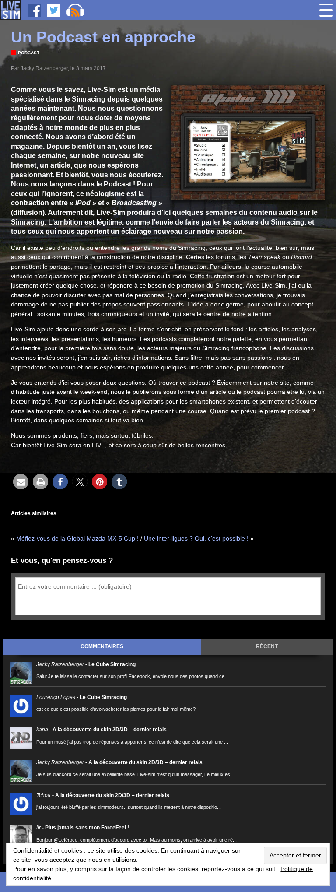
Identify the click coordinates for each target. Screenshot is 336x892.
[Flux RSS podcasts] (75, 10)
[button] (20, 481)
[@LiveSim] (34, 10)
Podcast (28, 52)
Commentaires (101, 646)
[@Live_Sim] (53, 10)
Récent (267, 646)
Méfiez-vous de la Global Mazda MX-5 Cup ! (77, 538)
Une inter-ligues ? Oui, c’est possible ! (196, 538)
